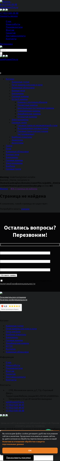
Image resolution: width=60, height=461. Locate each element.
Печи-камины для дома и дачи (27, 84)
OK (30, 450)
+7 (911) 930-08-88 (9, 13)
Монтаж (10, 29)
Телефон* (5, 258)
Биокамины (18, 93)
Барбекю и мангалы (22, 136)
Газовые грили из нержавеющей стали (37, 125)
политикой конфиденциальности (17, 283)
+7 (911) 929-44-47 (15, 407)
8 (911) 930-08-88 (8, 4)
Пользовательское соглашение (13, 297)
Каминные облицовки (23, 87)
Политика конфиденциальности (13, 300)
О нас (8, 21)
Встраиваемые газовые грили (32, 128)
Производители (14, 27)
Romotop (11, 348)
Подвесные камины (27, 105)
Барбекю (10, 166)
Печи (8, 148)
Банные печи (18, 90)
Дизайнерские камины (29, 113)
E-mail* (4, 266)
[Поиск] (1, 53)
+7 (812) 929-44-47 (15, 404)
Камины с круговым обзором (32, 102)
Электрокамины (20, 119)
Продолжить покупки (18, 457)
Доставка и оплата (15, 35)
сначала (25, 208)
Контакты (11, 38)
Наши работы (13, 24)
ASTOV (9, 346)
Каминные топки (20, 81)
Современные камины (28, 110)
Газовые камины (20, 96)
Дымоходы (17, 139)
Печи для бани (13, 331)
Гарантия (10, 32)
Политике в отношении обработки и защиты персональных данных (23, 442)
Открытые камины (27, 116)
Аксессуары (17, 142)
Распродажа (6, 43)
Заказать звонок (9, 16)
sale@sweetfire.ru (9, 7)
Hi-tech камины (20, 99)
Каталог (10, 78)
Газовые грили (19, 122)
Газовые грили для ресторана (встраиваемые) (32, 132)
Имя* (2, 249)
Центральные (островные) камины (35, 107)
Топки (9, 145)
